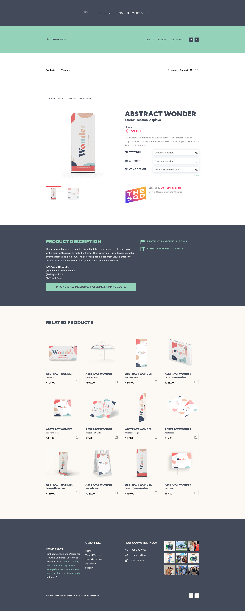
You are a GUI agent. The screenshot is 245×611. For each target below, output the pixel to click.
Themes (65, 70)
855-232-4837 (59, 39)
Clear (196, 175)
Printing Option (135, 169)
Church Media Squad (171, 187)
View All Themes (93, 555)
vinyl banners (71, 561)
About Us (149, 40)
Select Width (133, 152)
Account (172, 70)
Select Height (133, 160)
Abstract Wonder (85, 98)
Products (50, 70)
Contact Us (176, 40)
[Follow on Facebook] (191, 40)
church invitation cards (68, 573)
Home (52, 98)
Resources (162, 40)
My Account (91, 563)
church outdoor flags (57, 565)
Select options (77, 381)
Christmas (71, 98)
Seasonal (61, 98)
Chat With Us (137, 560)
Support (184, 70)
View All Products (93, 559)
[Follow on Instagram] (197, 40)
